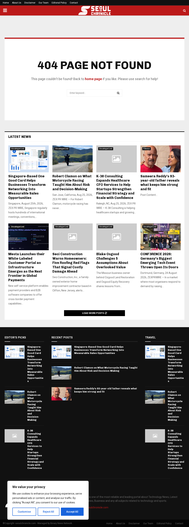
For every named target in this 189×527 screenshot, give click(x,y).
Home (6, 2)
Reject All (48, 511)
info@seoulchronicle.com (93, 507)
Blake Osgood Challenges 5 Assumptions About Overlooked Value (112, 260)
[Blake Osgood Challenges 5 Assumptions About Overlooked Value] (116, 236)
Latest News (19, 137)
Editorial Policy (59, 2)
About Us (16, 2)
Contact (74, 2)
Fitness (146, 149)
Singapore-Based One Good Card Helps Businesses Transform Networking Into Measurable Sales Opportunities (27, 187)
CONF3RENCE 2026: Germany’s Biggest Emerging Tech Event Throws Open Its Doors (159, 260)
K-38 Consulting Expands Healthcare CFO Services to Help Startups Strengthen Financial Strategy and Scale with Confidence (115, 187)
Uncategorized (17, 149)
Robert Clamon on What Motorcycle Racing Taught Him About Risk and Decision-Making (72, 182)
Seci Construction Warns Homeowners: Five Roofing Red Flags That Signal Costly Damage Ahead (70, 262)
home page (93, 79)
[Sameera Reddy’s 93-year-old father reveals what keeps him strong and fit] (160, 158)
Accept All (72, 511)
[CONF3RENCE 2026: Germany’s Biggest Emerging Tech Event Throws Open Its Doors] (160, 236)
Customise (24, 511)
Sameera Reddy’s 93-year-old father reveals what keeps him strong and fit (159, 182)
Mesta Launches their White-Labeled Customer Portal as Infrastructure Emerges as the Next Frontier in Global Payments (26, 267)
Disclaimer (29, 2)
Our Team (44, 2)
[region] (48, 500)
